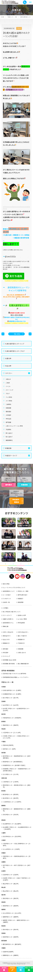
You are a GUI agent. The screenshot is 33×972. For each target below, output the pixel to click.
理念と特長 (6, 584)
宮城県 (3, 701)
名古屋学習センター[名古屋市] (12, 824)
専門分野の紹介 (22, 595)
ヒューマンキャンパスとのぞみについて (14, 587)
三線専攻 (8, 404)
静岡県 (3, 805)
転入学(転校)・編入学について (12, 612)
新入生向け (9, 433)
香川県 (3, 895)
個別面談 (8, 411)
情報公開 (5, 626)
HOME (2, 17)
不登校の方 (21, 643)
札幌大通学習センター (25, 17)
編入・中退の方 (22, 636)
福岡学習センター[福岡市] (11, 917)
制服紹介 (20, 598)
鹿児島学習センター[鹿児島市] (12, 944)
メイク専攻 (9, 401)
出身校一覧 (6, 602)
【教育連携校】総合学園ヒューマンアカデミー (16, 677)
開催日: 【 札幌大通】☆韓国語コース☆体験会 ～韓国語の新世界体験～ (18, 235)
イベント (8, 386)
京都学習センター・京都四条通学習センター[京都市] (16, 857)
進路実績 (20, 602)
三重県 (3, 833)
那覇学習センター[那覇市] (11, 955)
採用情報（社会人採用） (10, 660)
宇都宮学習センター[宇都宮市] (12, 718)
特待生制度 (21, 623)
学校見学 (5, 652)
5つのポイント (7, 598)
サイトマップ (6, 656)
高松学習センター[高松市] (11, 898)
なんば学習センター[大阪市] (11, 849)
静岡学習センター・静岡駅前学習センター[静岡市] (16, 810)
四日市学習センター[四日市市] (12, 836)
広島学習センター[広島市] (11, 875)
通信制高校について (9, 591)
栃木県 (3, 714)
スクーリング (9, 390)
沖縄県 (3, 948)
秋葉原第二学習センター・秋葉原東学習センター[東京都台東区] (17, 770)
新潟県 (3, 791)
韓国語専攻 (9, 440)
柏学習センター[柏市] (9, 749)
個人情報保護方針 (23, 664)
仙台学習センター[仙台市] (11, 705)
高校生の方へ (7, 636)
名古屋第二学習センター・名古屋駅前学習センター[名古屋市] (17, 828)
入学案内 (5, 608)
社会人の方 (6, 639)
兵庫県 (3, 862)
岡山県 (3, 887)
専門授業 (8, 422)
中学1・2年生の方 (8, 632)
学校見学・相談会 (16, 501)
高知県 (3, 902)
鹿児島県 (4, 941)
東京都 (3, 753)
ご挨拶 (8, 383)
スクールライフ (7, 615)
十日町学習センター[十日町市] (12, 802)
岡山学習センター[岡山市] (11, 891)
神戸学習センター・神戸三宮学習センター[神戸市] (16, 866)
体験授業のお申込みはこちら (17, 321)
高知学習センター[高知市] (11, 906)
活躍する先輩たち (8, 619)
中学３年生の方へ (23, 632)
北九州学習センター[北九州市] (12, 913)
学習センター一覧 (12, 17)
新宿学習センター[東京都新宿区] (13, 762)
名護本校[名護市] (8, 952)
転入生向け (9, 437)
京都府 (3, 853)
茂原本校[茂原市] (8, 745)
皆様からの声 (22, 615)
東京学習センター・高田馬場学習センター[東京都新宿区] (16, 757)
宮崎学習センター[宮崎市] (11, 937)
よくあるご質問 (22, 619)
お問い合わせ (22, 652)
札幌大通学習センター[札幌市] (12, 690)
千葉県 (3, 741)
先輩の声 (8, 358)
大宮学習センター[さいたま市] (12, 732)
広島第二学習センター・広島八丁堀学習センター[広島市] (17, 879)
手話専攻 (8, 429)
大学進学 (8, 415)
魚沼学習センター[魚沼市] (11, 798)
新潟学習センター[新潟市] (11, 794)
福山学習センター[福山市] (11, 884)
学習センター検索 (23, 591)
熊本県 (3, 926)
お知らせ (8, 379)
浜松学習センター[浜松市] (11, 814)
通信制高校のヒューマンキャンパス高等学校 (19, 289)
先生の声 (8, 366)
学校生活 (8, 419)
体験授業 (8, 408)
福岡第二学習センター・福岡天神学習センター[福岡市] (16, 921)
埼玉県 (3, 729)
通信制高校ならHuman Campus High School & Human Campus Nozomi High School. (17, 963)
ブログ (8, 393)
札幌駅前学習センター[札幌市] (12, 694)
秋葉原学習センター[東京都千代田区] (14, 765)
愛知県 (3, 820)
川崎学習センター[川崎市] (11, 782)
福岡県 (3, 909)
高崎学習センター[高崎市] (11, 725)
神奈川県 (4, 778)
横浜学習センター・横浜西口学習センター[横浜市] (16, 786)
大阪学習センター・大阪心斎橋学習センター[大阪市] (16, 844)
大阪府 (3, 840)
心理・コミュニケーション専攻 (14, 426)
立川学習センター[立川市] (11, 774)
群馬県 (3, 721)
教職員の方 (6, 643)
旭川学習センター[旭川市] (11, 698)
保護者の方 (21, 639)
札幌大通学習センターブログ (14, 351)
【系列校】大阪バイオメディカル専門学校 (14, 673)
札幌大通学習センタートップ (14, 344)
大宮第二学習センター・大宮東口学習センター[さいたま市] (16, 737)
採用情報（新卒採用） (9, 664)
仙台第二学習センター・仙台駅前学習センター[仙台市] (16, 709)
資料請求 (8, 485)
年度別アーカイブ (11, 455)
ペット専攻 (9, 397)
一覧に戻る (16, 334)
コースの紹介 (7, 595)
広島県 (3, 871)
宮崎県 (3, 933)
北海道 (3, 687)
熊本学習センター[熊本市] (11, 929)
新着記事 (8, 448)
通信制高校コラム (8, 623)
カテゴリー (8, 373)
